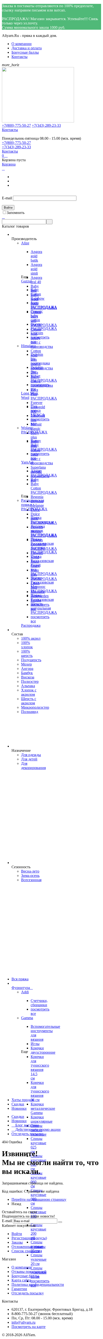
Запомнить (15, 213)
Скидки (17, 1117)
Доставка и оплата (26, 48)
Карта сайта (21, 1280)
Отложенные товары (28, 1247)
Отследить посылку (27, 1134)
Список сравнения (26, 1251)
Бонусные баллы (25, 52)
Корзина (9, 164)
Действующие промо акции (36, 1129)
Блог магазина (25, 1125)
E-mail (7, 198)
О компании (21, 44)
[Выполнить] (60, 1222)
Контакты (19, 57)
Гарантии (19, 1289)
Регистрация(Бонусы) (29, 1238)
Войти (16, 1234)
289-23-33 (46, 125)
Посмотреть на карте (28, 1327)
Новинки (19, 1121)
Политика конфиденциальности (37, 1284)
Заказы (17, 1242)
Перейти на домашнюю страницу (38, 1199)
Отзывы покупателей (28, 1272)
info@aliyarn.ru (23, 1322)
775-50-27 (16, 125)
